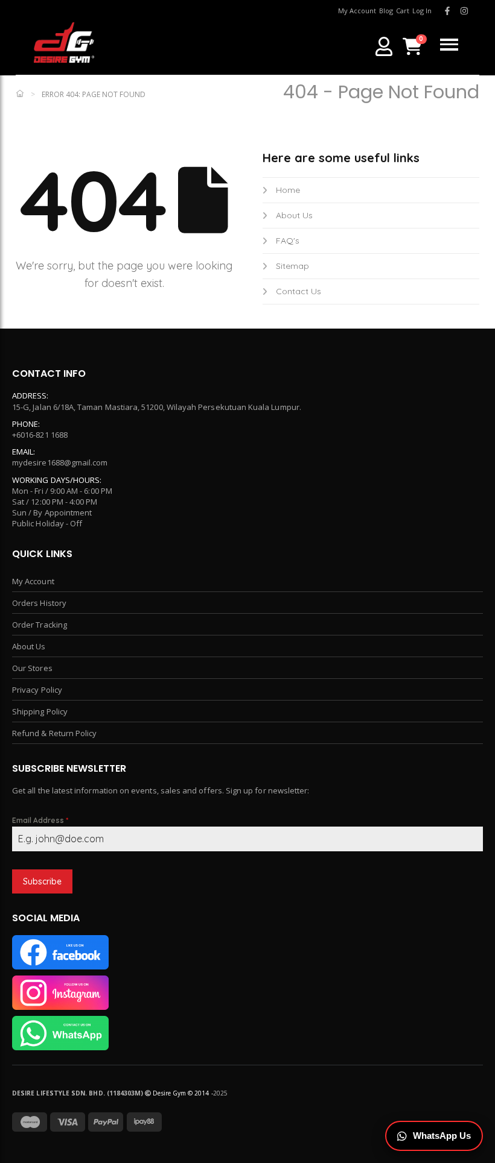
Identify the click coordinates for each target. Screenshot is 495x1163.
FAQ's (287, 240)
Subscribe (42, 881)
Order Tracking (39, 624)
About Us (294, 215)
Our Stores (32, 668)
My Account (33, 581)
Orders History (39, 602)
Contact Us (298, 291)
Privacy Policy (37, 689)
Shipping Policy (40, 711)
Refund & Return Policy (54, 733)
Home (288, 189)
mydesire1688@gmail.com (59, 462)
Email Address (40, 820)
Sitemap (292, 265)
